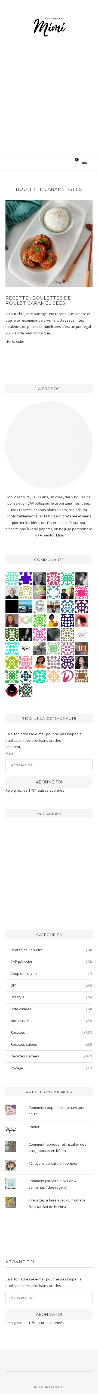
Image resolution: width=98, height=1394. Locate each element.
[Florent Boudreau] (67, 578)
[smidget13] (67, 606)
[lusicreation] (81, 647)
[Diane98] (53, 592)
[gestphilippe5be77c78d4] (67, 634)
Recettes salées (51, 1044)
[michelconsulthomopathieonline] (67, 661)
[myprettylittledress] (81, 620)
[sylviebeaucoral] (12, 647)
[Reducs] (53, 647)
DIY (51, 985)
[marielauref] (39, 647)
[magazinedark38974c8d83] (39, 675)
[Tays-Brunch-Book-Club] (81, 634)
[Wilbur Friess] (81, 675)
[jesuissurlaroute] (53, 606)
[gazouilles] (39, 592)
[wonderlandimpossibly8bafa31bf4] (53, 675)
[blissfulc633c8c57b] (67, 647)
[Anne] (39, 620)
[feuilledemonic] (25, 689)
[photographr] (25, 606)
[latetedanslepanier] (53, 634)
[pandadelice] (25, 578)
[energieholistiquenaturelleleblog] (25, 620)
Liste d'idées (51, 1008)
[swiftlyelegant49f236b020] (81, 606)
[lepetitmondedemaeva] (81, 661)
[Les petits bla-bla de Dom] (67, 675)
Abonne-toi (49, 782)
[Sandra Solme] (53, 620)
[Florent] (81, 578)
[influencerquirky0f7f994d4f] (12, 578)
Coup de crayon (51, 973)
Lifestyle (51, 997)
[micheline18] (39, 634)
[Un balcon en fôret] (12, 606)
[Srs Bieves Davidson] (67, 592)
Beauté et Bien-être (51, 949)
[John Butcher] (39, 606)
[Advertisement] (49, 102)
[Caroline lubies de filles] (39, 661)
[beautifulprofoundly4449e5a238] (25, 592)
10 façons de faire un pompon (53, 1163)
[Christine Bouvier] (25, 661)
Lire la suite (14, 341)
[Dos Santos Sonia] (25, 675)
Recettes (51, 1032)
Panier (34, 1126)
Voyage (51, 1068)
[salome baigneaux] (12, 675)
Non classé (51, 1020)
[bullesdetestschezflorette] (25, 634)
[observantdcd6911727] (53, 661)
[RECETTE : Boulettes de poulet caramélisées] (49, 243)
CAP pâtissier (51, 961)
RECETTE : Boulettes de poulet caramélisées (38, 300)
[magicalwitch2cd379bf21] (67, 620)
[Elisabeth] (12, 592)
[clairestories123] (39, 578)
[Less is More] (12, 689)
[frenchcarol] (12, 620)
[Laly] (81, 592)
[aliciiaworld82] (12, 634)
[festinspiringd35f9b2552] (53, 578)
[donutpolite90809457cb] (12, 661)
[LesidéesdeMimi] (25, 647)
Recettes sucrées (51, 1056)
